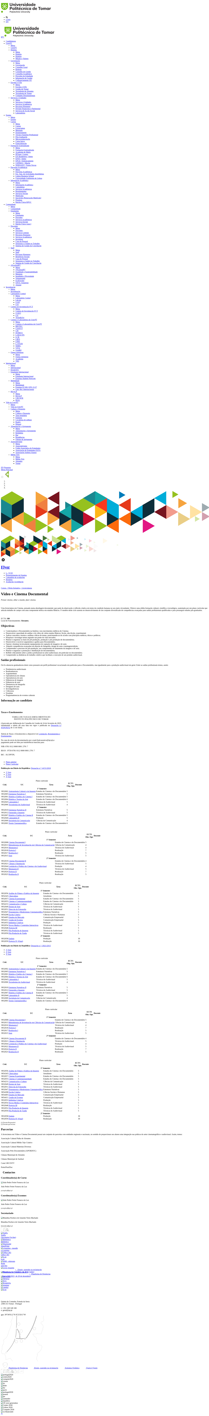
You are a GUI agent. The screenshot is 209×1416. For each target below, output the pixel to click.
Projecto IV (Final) (16, 941)
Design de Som (14, 907)
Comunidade (11, 204)
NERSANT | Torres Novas (25, 165)
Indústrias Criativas (16, 923)
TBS (17, 361)
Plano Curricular (12, 764)
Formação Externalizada (20, 146)
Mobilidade (15, 381)
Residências (20, 437)
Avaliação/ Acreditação (14, 582)
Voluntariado (20, 278)
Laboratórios (20, 113)
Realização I (13, 853)
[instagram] (8, 1373)
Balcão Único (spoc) (23, 224)
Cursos (13, 122)
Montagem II (14, 869)
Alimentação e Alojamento (21, 426)
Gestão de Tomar (22, 89)
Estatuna (18, 418)
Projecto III (13, 928)
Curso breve (20, 141)
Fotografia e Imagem (16, 813)
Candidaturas (11, 41)
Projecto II (13, 872)
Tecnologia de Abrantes (24, 91)
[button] (2, 1414)
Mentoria (18, 274)
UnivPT (9, 43)
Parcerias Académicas (19, 167)
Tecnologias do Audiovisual (19, 805)
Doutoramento (20, 133)
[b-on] (3, 1290)
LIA (17, 304)
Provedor (18, 217)
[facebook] (3, 1231)
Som (10, 856)
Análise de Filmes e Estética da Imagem (24, 893)
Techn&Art (19, 318)
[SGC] (4, 1281)
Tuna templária (21, 415)
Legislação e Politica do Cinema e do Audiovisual (28, 866)
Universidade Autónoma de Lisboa (28, 178)
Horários (9, 580)
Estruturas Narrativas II (17, 810)
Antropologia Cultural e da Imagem (22, 791)
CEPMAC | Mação (22, 163)
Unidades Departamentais (25, 96)
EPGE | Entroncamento (24, 161)
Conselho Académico (23, 74)
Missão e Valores (21, 59)
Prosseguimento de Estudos (16, 575)
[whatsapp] (26, 1373)
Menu (13, 45)
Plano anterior (11, 762)
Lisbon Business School (24, 176)
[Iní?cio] (26, 13)
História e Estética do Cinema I (20, 797)
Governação (15, 61)
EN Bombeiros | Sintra (24, 156)
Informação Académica (19, 180)
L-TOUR (19, 344)
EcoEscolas (19, 281)
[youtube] (7, 1231)
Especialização (21, 143)
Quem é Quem (91, 1368)
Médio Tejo (15, 455)
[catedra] (4, 1287)
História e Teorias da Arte (18, 799)
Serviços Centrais (22, 233)
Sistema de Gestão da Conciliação (28, 246)
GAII (17, 302)
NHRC (18, 346)
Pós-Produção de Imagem (18, 931)
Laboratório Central (18, 294)
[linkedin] (17, 1373)
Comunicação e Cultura (18, 904)
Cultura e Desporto (18, 409)
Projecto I (12, 850)
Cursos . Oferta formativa (10, 588)
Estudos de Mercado (16, 917)
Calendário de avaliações (15, 577)
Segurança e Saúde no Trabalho (27, 244)
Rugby (18, 422)
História (14, 50)
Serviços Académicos (23, 104)
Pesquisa (7, 467)
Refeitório (19, 433)
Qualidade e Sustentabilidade (26, 272)
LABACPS (19, 335)
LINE (17, 341)
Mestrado (19, 130)
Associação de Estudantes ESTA (28, 450)
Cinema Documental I (17, 842)
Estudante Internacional (20, 372)
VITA (17, 348)
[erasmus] (5, 1285)
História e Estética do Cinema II (21, 815)
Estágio (11, 939)
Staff (12, 248)
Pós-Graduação (21, 137)
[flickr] (21, 1373)
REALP (14, 392)
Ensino (8, 115)
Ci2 (16, 315)
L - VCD (9, 573)
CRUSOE (19, 398)
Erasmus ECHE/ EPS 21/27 (26, 387)
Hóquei (18, 424)
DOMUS (19, 333)
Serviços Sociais (21, 193)
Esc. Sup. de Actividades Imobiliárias (29, 174)
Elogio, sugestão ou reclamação (46, 1368)
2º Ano (8, 774)
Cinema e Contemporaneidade (20, 901)
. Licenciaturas (26, 588)
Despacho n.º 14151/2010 (41, 768)
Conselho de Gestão (23, 72)
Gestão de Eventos (16, 920)
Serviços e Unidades (18, 98)
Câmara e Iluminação (17, 864)
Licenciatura (20, 128)
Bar (16, 435)
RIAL (17, 400)
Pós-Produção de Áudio (18, 933)
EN (7, 22)
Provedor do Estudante (24, 76)
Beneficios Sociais (22, 257)
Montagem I (13, 848)
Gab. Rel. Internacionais (24, 389)
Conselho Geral (21, 67)
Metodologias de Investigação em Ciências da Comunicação (31, 845)
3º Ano (8, 777)
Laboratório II (14, 818)
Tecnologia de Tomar (23, 93)
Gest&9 (18, 350)
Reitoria (18, 69)
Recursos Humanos (22, 106)
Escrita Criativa (14, 915)
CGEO (18, 313)
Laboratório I (14, 802)
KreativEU (15, 370)
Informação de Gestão (23, 78)
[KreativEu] (6, 1283)
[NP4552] (5, 1279)
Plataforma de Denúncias (18, 1368)
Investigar (19, 239)
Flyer (5, 567)
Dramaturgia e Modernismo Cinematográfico (26, 912)
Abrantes (18, 461)
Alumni (18, 285)
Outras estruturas (17, 352)
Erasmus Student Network (25, 378)
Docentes (14, 226)
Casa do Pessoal (21, 241)
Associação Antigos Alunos (26, 452)
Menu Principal (7, 470)
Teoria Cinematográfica (17, 823)
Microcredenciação (22, 139)
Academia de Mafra (23, 152)
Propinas (18, 200)
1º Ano (8, 772)
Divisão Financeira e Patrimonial (27, 109)
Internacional (11, 363)
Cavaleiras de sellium (23, 420)
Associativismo (16, 442)
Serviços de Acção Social (25, 111)
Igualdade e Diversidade (24, 276)
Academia (19, 359)
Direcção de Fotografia (17, 909)
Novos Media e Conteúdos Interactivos (23, 925)
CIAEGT (19, 328)
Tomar (17, 463)
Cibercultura (13, 896)
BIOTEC (19, 326)
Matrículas (19, 196)
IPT (2, 37)
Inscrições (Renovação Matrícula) (28, 198)
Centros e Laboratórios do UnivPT (24, 320)
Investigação (10, 287)
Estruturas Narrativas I (17, 794)
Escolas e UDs (16, 82)
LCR (17, 337)
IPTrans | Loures (21, 154)
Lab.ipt (18, 300)
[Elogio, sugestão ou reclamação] (7, 1268)
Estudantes (15, 211)
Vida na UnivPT (12, 402)
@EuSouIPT (16, 265)
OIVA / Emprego (22, 283)
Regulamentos (20, 191)
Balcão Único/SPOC (23, 202)
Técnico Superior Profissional (26, 135)
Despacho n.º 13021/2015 (41, 946)
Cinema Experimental (17, 899)
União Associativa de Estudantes (27, 448)
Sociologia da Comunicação (19, 821)
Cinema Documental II (17, 861)
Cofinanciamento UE (23, 80)
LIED (17, 339)
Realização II (14, 874)
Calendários (20, 187)
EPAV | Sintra (20, 159)
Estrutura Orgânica (71, 1368)
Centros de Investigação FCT (22, 307)
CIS (17, 331)
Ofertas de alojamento (23, 439)
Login (8, 19)
